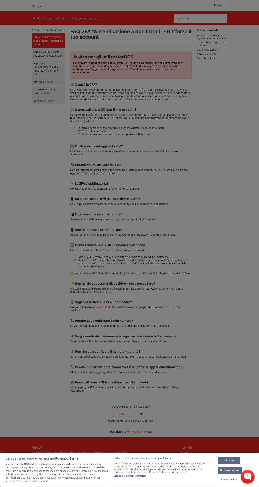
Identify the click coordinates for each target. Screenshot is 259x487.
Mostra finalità (229, 479)
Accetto (229, 460)
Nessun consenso (230, 470)
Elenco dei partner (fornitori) (130, 475)
